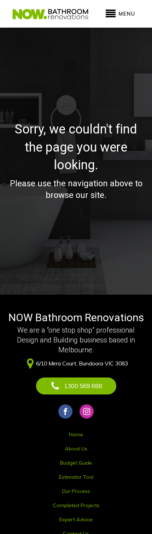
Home (76, 434)
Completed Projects (76, 505)
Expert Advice (76, 519)
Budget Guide (76, 463)
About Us (76, 448)
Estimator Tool (76, 477)
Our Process (76, 491)
